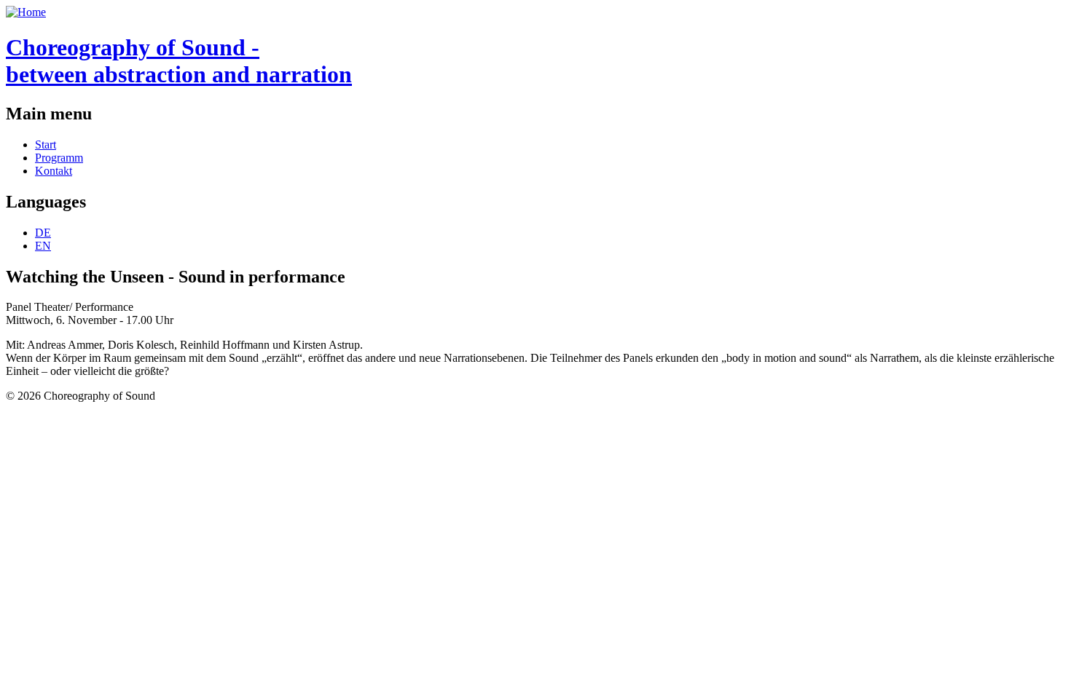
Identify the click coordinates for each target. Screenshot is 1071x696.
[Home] (26, 12)
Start (45, 144)
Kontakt (53, 171)
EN (43, 246)
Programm (59, 157)
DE (43, 232)
